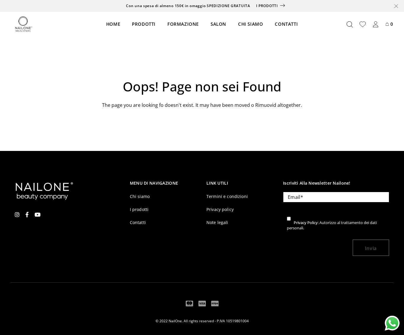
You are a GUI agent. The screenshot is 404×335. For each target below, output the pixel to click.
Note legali (217, 222)
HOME (113, 24)
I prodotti (267, 5)
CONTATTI (286, 24)
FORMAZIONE (183, 24)
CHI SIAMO (250, 24)
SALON (218, 24)
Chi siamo (140, 196)
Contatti (138, 222)
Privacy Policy (306, 222)
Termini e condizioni (227, 196)
